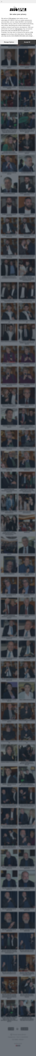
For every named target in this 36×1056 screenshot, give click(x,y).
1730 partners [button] (12, 18)
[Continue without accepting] (1, 1)
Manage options (9, 42)
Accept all (27, 42)
